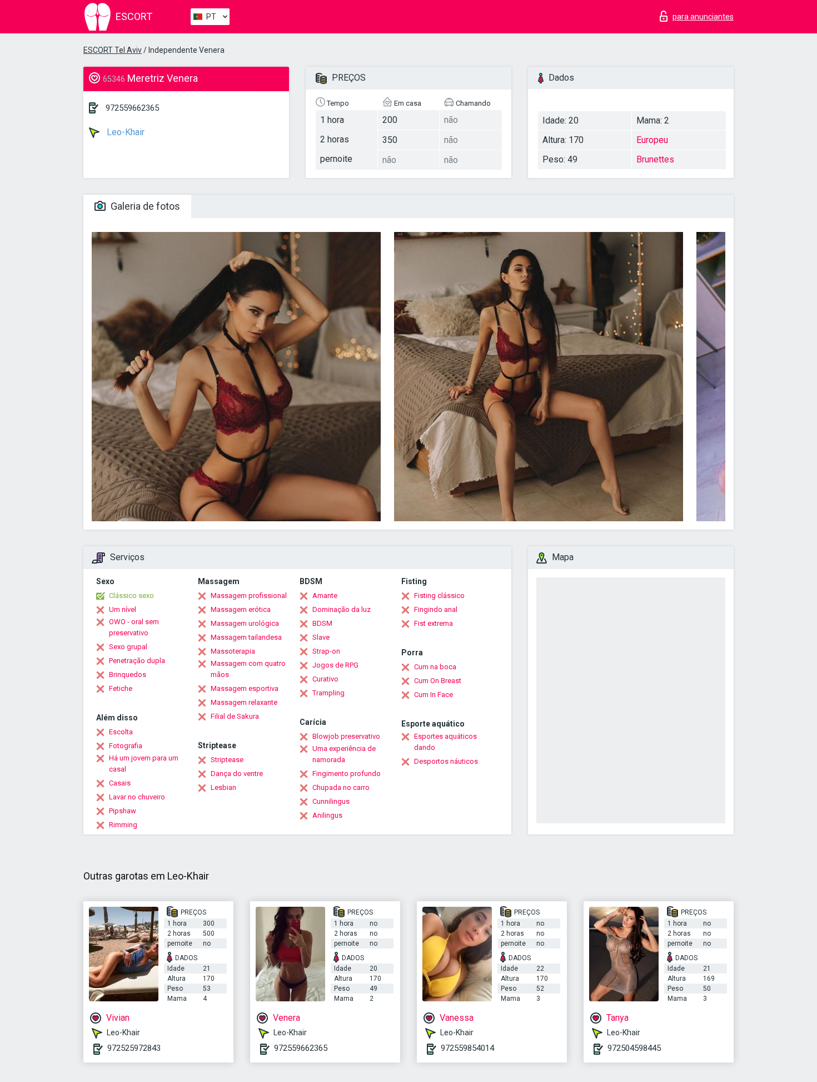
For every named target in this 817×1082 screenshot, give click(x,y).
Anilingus (327, 815)
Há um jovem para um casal (143, 763)
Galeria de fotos (144, 206)
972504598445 (634, 1048)
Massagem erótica (241, 609)
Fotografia (125, 746)
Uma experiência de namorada (344, 754)
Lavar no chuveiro (137, 797)
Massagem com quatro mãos (248, 669)
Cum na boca (435, 667)
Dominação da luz (341, 609)
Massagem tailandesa (246, 637)
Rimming (123, 825)
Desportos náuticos (446, 761)
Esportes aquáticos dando (445, 742)
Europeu (652, 140)
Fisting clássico (439, 595)
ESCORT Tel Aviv (112, 50)
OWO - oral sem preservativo (134, 627)
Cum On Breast (437, 680)
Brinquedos (127, 674)
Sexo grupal (128, 647)
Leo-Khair (124, 132)
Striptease (227, 759)
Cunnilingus (331, 801)
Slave (321, 637)
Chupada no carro (341, 787)
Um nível (122, 609)
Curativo (325, 679)
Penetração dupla (137, 660)
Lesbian (223, 787)
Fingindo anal (435, 609)
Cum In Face (433, 694)
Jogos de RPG (335, 665)
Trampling (328, 693)
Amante (324, 595)
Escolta (121, 732)
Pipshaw (122, 811)
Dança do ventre (237, 773)
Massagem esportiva (244, 688)
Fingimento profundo (346, 773)
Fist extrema (433, 623)
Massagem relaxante (244, 702)
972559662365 (132, 108)
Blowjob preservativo (346, 736)
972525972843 (134, 1048)
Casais (120, 783)
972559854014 (467, 1048)
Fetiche (120, 688)
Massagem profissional (249, 595)
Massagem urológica (245, 623)
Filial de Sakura (235, 716)
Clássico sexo (131, 595)
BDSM (322, 623)
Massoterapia (233, 651)
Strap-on (326, 651)
